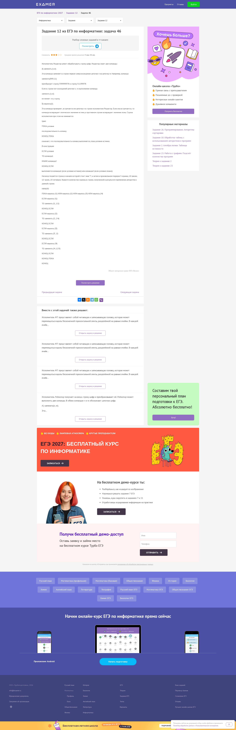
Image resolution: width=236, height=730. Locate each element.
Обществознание (134, 580)
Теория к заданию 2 (161, 161)
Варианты (123, 707)
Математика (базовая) (106, 580)
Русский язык (45, 580)
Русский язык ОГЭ (128, 589)
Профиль (70, 696)
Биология (190, 580)
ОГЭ (121, 685)
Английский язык (64, 589)
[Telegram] (92, 300)
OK (229, 724)
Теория (122, 690)
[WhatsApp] (96, 300)
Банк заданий (180, 685)
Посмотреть (88, 46)
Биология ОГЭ (126, 598)
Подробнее (166, 726)
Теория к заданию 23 (162, 165)
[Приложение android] (11, 707)
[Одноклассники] (88, 300)
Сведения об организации (19, 701)
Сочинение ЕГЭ (180, 696)
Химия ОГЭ (105, 598)
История (172, 580)
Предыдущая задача (52, 292)
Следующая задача (129, 292)
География (106, 589)
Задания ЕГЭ (124, 696)
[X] (84, 300)
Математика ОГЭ (155, 589)
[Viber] (101, 300)
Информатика (88, 712)
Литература (86, 589)
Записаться (53, 463)
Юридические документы (19, 696)
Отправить (152, 552)
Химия (44, 589)
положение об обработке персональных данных (135, 564)
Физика (155, 580)
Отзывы (178, 701)
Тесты (122, 701)
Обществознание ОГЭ (182, 589)
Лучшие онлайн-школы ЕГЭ (185, 707)
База (68, 701)
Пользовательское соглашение (207, 726)
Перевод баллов (181, 690)
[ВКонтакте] (79, 300)
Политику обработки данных (183, 726)
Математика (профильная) (73, 580)
